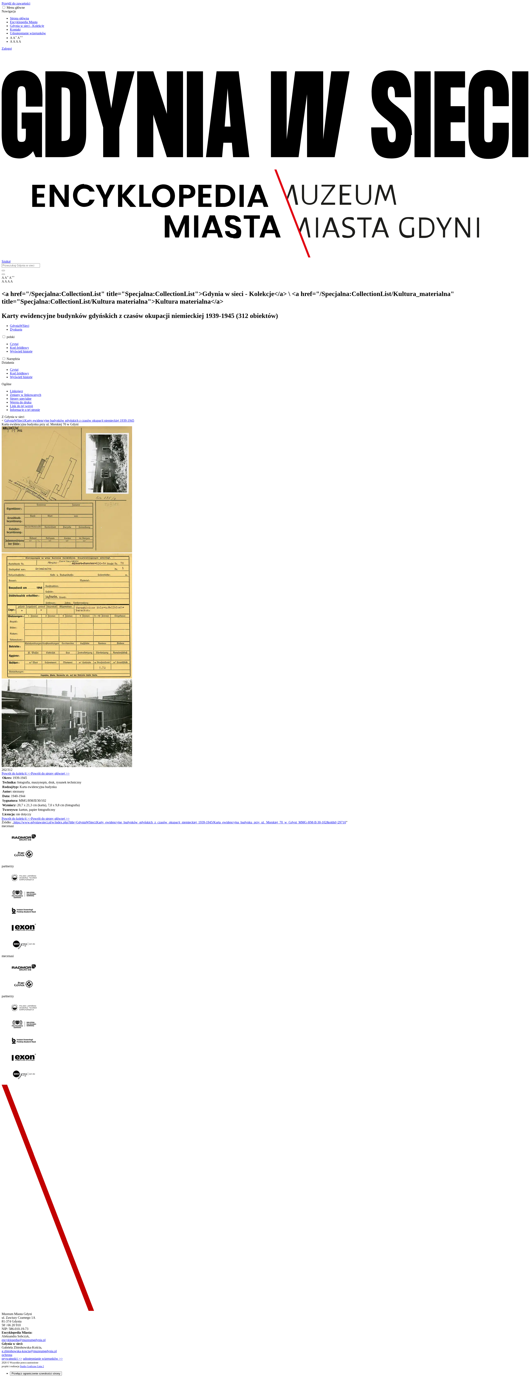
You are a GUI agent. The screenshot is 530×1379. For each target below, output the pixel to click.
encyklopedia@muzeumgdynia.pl (24, 1340)
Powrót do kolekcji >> (16, 773)
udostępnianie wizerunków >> (43, 1358)
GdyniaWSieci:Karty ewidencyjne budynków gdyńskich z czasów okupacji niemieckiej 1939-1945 (69, 420)
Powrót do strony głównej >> (50, 773)
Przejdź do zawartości (16, 3)
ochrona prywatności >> (12, 1356)
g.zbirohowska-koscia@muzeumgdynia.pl (29, 1351)
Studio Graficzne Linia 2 (32, 1366)
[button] (3, 7)
